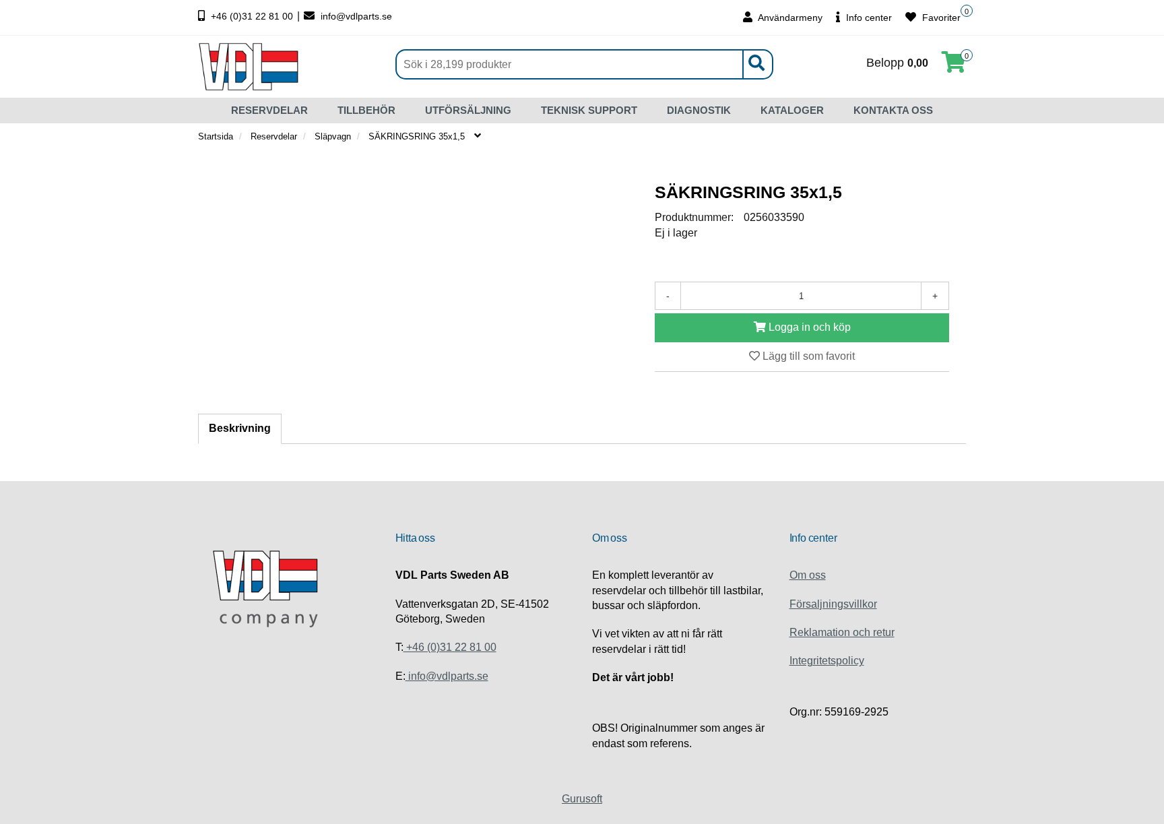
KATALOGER (792, 110)
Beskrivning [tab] (240, 428)
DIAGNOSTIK (699, 110)
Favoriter (940, 17)
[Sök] (755, 64)
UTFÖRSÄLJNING (468, 110)
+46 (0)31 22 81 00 (252, 16)
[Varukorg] (954, 66)
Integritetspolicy (826, 660)
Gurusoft (582, 798)
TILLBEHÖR (366, 110)
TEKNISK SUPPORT (589, 110)
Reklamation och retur (842, 632)
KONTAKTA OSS (893, 110)
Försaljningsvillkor (833, 604)
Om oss (807, 575)
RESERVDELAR (269, 110)
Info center (867, 17)
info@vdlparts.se (355, 16)
